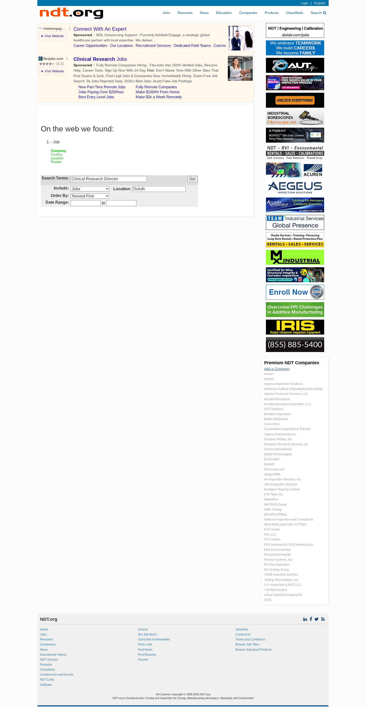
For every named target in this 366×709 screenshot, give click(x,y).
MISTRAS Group (275, 504)
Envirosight (271, 459)
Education (224, 13)
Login (304, 3)
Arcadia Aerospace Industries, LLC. (288, 404)
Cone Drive (272, 424)
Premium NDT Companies (291, 362)
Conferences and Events (56, 674)
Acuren (269, 374)
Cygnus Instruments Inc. (280, 434)
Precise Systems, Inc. (278, 559)
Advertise (242, 629)
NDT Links (47, 679)
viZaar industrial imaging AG (283, 595)
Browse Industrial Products (254, 649)
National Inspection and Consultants (288, 519)
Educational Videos (53, 654)
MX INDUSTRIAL (275, 514)
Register (319, 3)
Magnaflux (271, 499)
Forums (143, 659)
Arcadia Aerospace (277, 399)
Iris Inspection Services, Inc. (283, 479)
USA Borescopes (275, 590)
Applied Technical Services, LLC (286, 394)
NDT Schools (49, 659)
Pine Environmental (277, 549)
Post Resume (147, 654)
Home (44, 629)
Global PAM (272, 474)
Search (316, 13)
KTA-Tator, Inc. (273, 494)
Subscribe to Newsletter (154, 639)
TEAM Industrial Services (281, 574)
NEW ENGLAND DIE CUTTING (285, 524)
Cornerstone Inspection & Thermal (287, 429)
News (204, 13)
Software (46, 685)
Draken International (278, 449)
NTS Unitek (272, 529)
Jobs (166, 13)
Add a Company (277, 369)
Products (272, 13)
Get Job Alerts (147, 634)
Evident (269, 464)
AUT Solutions (274, 409)
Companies (248, 13)
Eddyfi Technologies (278, 454)
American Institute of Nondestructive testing (293, 389)
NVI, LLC (270, 534)
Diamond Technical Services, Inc (286, 444)
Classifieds (294, 13)
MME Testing (273, 509)
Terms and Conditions (250, 639)
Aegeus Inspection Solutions (283, 384)
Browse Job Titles (247, 644)
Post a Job (145, 644)
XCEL (268, 600)
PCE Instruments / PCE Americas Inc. (289, 544)
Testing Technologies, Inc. (281, 580)
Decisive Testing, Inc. (278, 439)
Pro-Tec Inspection (276, 564)
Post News (145, 649)
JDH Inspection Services (280, 484)
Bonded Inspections (277, 414)
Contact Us (243, 634)
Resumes (185, 13)
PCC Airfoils (272, 539)
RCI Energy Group (276, 569)
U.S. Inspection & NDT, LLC (282, 585)
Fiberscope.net (274, 469)
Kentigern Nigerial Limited (282, 489)
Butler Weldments (276, 419)
